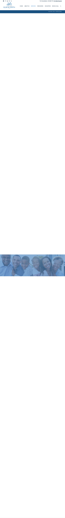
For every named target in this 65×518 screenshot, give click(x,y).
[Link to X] (11, 1)
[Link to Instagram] (9, 1)
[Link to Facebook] (5, 1)
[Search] (60, 6)
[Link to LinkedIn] (7, 1)
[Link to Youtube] (3, 1)
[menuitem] (21, 6)
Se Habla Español (58, 1)
